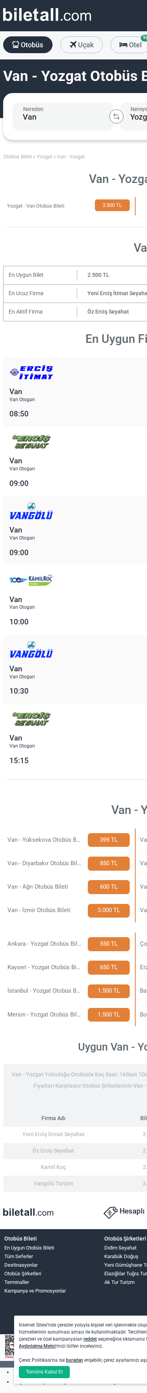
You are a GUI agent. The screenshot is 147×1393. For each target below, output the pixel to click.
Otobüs (31, 45)
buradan (74, 1360)
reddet (90, 1339)
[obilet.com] (47, 21)
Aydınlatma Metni (37, 1346)
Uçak (85, 45)
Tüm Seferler (18, 1256)
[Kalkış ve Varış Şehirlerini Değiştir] (116, 116)
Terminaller (16, 1282)
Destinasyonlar (21, 1265)
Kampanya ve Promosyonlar (35, 1291)
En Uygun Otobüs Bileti (29, 1248)
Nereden (33, 109)
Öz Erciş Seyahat (108, 311)
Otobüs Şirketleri (22, 1273)
